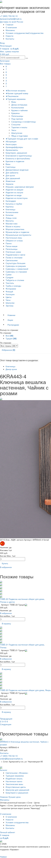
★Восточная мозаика (16, 90)
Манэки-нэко (11, 223)
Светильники (12, 260)
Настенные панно (14, 781)
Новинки (11, 315)
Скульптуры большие (15, 263)
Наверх (3, 856)
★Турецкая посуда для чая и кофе (22, 138)
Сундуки (9, 277)
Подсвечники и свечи (15, 254)
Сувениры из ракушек (16, 266)
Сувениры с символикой (17, 268)
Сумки (8, 274)
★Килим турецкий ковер (17, 93)
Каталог (3, 770)
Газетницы (10, 166)
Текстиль (10, 283)
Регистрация (6, 45)
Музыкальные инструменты (18, 234)
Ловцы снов (11, 217)
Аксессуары (11, 144)
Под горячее (17, 118)
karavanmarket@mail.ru (11, 18)
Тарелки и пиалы (19, 127)
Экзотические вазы (14, 784)
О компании (11, 27)
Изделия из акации (14, 189)
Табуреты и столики (15, 280)
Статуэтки (16, 124)
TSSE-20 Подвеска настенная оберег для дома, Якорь (25, 690)
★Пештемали (12, 96)
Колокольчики (18, 107)
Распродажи (13, 324)
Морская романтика (15, 229)
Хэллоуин (10, 294)
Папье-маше (11, 246)
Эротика (9, 305)
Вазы (14, 101)
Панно (9, 243)
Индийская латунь (14, 778)
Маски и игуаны (13, 226)
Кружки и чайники (19, 110)
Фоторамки (11, 288)
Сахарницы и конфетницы (23, 121)
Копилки (9, 215)
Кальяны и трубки (14, 203)
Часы (14, 130)
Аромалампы (12, 149)
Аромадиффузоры (14, 147)
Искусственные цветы (16, 787)
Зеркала (9, 183)
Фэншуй (9, 291)
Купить (5, 563)
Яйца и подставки (19, 135)
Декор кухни (11, 369)
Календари (11, 200)
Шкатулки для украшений (17, 789)
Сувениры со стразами (16, 271)
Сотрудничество (35, 33)
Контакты (10, 38)
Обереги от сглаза (14, 240)
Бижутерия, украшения (16, 152)
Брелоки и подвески (15, 161)
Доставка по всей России (11, 21)
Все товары (5, 63)
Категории (4, 60)
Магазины (10, 30)
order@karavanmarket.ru (11, 758)
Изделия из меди (14, 195)
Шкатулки (10, 302)
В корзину (6, 623)
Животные (10, 181)
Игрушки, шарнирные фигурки (20, 186)
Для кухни (10, 175)
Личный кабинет (7, 832)
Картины (10, 206)
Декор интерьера (19, 104)
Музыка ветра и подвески (17, 232)
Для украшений (13, 178)
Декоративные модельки (17, 169)
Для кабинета (12, 172)
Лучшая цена (14, 796)
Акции (10, 319)
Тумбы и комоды (13, 285)
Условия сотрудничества (17, 33)
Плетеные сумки (13, 251)
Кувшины (15, 113)
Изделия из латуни (14, 192)
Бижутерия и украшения (17, 792)
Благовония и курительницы (19, 155)
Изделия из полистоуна (16, 198)
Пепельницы (17, 116)
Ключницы (10, 209)
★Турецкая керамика (16, 99)
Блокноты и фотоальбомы (18, 158)
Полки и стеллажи (14, 257)
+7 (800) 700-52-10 (9, 16)
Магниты (10, 220)
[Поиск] (27, 58)
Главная (9, 24)
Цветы (8, 297)
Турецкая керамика (15, 775)
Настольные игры (14, 237)
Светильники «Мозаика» (17, 772)
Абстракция (11, 141)
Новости (9, 35)
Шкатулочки (17, 132)
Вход (2, 42)
